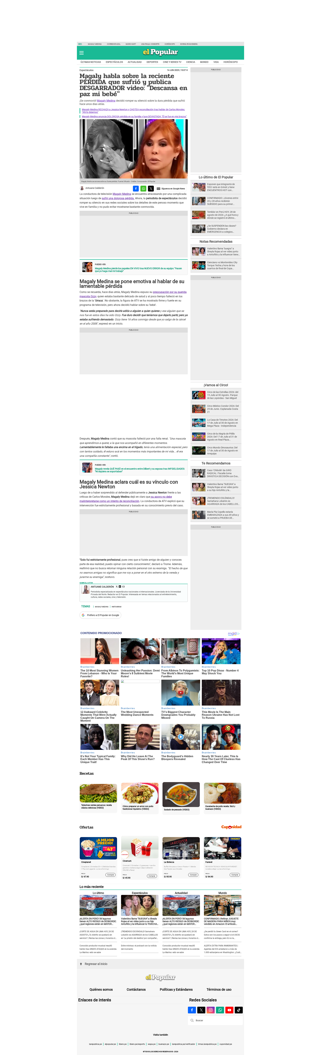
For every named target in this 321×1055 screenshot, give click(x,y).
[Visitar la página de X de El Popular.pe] (201, 1010)
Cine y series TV (172, 62)
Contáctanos (136, 989)
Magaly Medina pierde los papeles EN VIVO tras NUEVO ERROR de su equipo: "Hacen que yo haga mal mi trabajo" (138, 269)
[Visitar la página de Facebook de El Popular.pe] (192, 1010)
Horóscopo (170, 44)
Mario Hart (131, 44)
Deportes (152, 62)
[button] (81, 52)
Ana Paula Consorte (150, 44)
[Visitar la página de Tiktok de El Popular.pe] (239, 1010)
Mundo (204, 62)
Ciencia (190, 62)
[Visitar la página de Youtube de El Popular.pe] (229, 1010)
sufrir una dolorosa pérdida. (118, 198)
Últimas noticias (91, 62)
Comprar (110, 875)
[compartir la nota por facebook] (136, 188)
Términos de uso (219, 989)
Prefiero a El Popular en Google (103, 615)
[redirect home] (160, 978)
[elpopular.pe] (161, 56)
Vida (216, 62)
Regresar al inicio (96, 964)
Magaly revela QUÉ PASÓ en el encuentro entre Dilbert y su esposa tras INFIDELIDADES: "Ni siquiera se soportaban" (140, 470)
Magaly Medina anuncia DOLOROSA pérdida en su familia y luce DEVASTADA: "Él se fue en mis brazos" (134, 116)
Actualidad (135, 62)
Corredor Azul (113, 44)
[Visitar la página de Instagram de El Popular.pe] (211, 1010)
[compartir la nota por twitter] (151, 188)
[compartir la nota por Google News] (170, 188)
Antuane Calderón (94, 188)
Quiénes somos (101, 989)
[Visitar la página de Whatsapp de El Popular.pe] (220, 1010)
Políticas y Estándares (176, 989)
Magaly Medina (95, 44)
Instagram (116, 606)
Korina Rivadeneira (189, 44)
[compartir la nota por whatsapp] (143, 188)
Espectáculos (114, 62)
